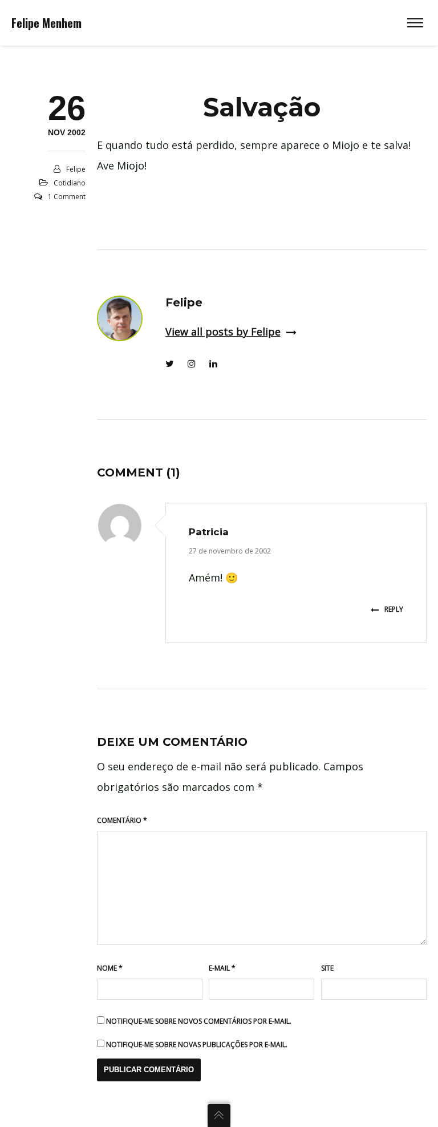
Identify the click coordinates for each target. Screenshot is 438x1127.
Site (327, 968)
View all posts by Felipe (223, 331)
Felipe (76, 169)
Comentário (122, 820)
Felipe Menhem (46, 22)
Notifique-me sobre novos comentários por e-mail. (198, 1021)
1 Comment (67, 196)
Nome (110, 968)
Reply (393, 609)
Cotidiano (70, 183)
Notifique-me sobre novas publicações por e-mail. (196, 1044)
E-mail (222, 968)
